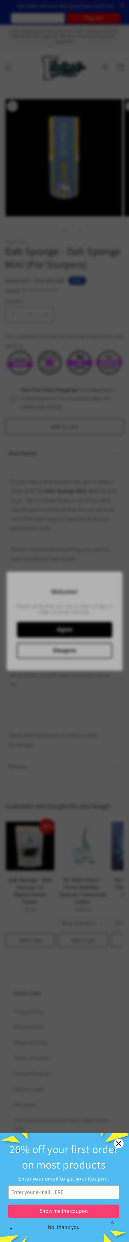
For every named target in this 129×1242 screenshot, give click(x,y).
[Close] (118, 1143)
